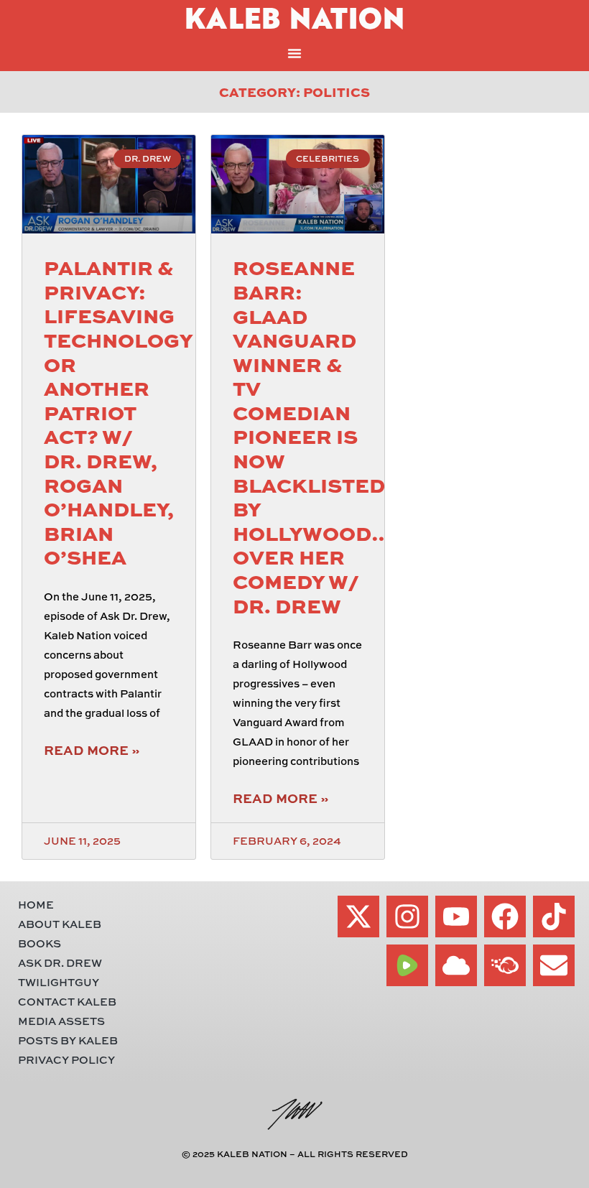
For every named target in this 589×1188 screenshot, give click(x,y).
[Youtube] (456, 916)
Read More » (91, 750)
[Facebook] (505, 916)
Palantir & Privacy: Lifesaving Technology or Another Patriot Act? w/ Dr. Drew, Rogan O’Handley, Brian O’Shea (118, 411)
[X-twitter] (358, 916)
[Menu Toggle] (294, 53)
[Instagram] (407, 916)
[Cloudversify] (505, 965)
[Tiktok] (554, 916)
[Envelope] (554, 965)
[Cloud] (456, 965)
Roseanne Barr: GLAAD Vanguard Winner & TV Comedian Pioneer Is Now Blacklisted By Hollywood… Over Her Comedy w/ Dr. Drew (312, 435)
